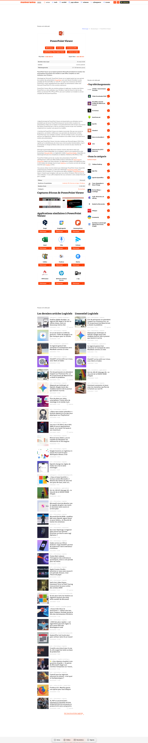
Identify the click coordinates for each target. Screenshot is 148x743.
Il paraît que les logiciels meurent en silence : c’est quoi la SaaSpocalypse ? (61, 676)
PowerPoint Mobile (71, 153)
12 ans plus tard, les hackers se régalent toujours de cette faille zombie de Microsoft (61, 597)
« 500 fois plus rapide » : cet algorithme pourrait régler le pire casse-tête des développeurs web (60, 624)
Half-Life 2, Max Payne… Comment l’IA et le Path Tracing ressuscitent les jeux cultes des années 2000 (61, 585)
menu (39, 2)
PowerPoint (58, 80)
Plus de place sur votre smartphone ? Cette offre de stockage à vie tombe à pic (60, 400)
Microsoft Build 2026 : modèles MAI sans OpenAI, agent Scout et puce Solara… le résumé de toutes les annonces (61, 519)
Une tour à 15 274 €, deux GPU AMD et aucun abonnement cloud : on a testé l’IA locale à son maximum (61, 427)
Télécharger (85, 28)
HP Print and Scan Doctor (61, 279)
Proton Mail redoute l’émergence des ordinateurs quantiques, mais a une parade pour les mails (61, 558)
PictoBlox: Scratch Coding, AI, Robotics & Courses (98, 103)
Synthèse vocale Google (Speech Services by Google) (99, 224)
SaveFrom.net (96, 117)
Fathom (78, 245)
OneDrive (63, 163)
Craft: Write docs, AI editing (98, 197)
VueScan (61, 262)
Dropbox (47, 165)
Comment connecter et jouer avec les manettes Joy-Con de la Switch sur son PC (98, 387)
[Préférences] (118, 2)
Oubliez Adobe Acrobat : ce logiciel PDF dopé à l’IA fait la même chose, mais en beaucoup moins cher (60, 322)
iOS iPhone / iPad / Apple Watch (54, 52)
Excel (78, 160)
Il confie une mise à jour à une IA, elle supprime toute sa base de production (61, 650)
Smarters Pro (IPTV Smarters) (97, 150)
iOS (69, 183)
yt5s (93, 144)
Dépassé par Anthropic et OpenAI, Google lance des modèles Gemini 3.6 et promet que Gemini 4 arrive (61, 387)
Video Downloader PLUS (99, 96)
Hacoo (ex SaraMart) (98, 137)
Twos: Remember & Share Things (98, 184)
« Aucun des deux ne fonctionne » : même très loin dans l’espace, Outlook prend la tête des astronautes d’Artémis (61, 611)
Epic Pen (94, 171)
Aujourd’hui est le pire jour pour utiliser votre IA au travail (61, 636)
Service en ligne (73, 52)
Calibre (45, 262)
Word (74, 160)
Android (60, 48)
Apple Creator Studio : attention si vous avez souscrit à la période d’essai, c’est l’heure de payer (61, 571)
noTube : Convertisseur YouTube (99, 89)
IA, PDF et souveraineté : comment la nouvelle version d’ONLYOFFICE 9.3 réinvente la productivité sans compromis (61, 703)
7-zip (78, 279)
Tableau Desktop (97, 164)
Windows (50, 48)
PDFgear (94, 210)
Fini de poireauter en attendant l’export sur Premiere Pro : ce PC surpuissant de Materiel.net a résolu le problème (61, 374)
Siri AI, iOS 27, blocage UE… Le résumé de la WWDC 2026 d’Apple (61, 492)
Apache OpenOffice (98, 177)
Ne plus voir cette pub (43, 26)
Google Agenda (61, 228)
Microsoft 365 (48, 153)
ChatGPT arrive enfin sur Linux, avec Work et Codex (61, 360)
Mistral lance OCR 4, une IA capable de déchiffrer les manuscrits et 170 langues (60, 439)
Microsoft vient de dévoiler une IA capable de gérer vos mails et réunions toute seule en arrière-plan (61, 506)
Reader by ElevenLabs (98, 204)
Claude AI (95, 130)
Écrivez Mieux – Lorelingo (97, 190)
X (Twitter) (95, 110)
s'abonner (126, 2)
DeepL (45, 228)
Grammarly (95, 217)
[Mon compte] (114, 2)
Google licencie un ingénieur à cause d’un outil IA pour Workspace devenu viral (61, 452)
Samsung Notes (77, 228)
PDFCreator (45, 279)
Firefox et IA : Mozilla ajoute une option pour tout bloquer (60, 688)
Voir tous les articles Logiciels (73, 713)
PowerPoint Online (78, 171)
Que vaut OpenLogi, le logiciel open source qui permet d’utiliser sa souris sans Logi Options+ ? (61, 532)
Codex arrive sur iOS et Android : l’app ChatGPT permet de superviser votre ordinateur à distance (61, 545)
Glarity (78, 262)
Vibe (61, 245)
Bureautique (94, 28)
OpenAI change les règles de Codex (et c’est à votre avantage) (60, 465)
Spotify (94, 124)
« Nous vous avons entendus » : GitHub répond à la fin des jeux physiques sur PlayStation (61, 413)
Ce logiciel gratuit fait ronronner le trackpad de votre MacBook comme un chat (61, 347)
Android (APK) (72, 48)
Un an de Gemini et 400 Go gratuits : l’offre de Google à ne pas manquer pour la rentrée (61, 334)
